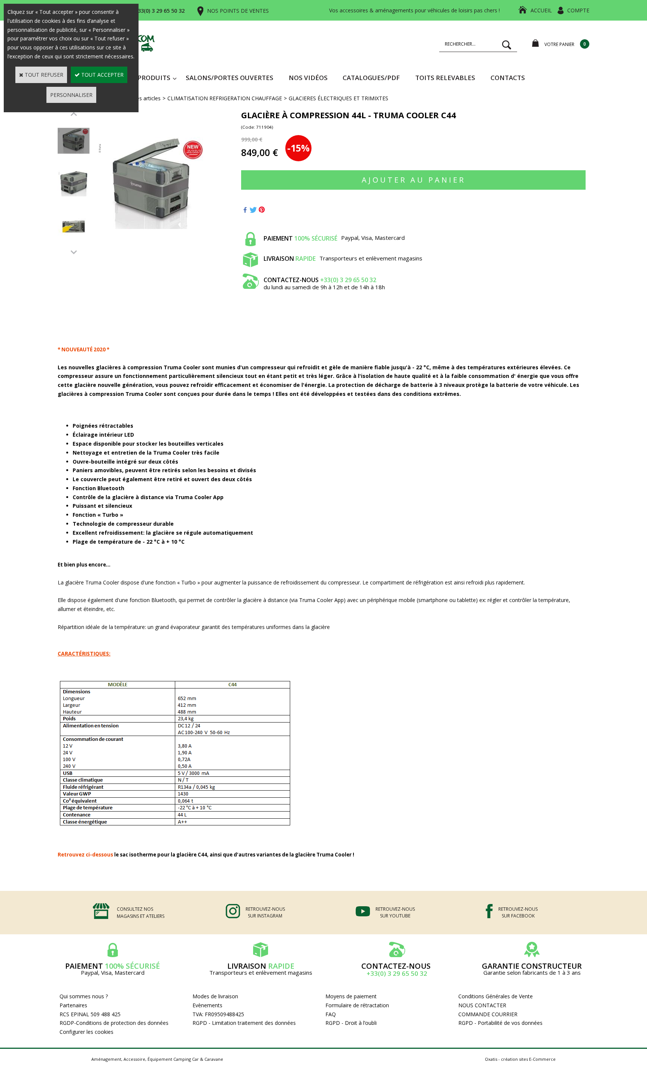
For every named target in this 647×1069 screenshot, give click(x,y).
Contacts (507, 77)
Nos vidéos (308, 77)
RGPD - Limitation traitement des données (244, 1022)
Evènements (207, 1005)
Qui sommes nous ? (84, 996)
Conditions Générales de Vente (495, 996)
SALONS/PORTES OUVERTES (229, 77)
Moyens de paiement (351, 996)
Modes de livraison (215, 996)
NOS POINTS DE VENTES (238, 10)
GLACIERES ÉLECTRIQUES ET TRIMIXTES (338, 98)
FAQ (330, 1014)
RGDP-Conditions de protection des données (114, 1022)
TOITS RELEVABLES (445, 77)
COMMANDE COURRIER (487, 1014)
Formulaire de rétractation (357, 1005)
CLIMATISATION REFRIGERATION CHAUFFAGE (224, 98)
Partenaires (73, 1005)
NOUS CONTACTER (482, 1005)
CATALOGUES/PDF (371, 77)
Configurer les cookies (86, 1031)
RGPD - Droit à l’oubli (351, 1022)
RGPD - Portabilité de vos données (500, 1022)
